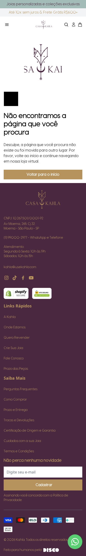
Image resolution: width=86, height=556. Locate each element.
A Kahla (10, 317)
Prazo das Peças (16, 368)
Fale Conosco (14, 358)
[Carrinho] (43, 24)
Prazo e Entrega (16, 410)
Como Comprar (15, 399)
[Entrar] (73, 24)
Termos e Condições (19, 451)
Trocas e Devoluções (19, 420)
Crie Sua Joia (13, 348)
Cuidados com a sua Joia (22, 441)
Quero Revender (17, 337)
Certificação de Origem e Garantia (29, 430)
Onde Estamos (14, 327)
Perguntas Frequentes (20, 389)
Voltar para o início (43, 174)
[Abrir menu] (16, 24)
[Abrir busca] (66, 24)
